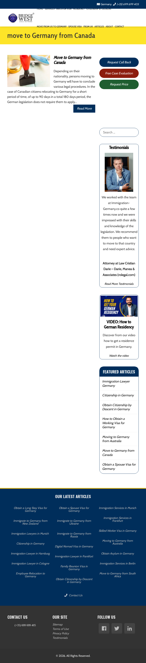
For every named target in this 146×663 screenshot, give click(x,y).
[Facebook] (104, 628)
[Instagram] (129, 628)
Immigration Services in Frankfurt (117, 519)
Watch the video (119, 355)
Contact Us (75, 595)
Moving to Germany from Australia (115, 439)
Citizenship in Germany (118, 395)
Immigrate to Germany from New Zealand (30, 522)
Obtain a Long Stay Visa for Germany (30, 509)
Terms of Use (61, 629)
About (109, 26)
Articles (99, 26)
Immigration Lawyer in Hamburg (30, 553)
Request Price (119, 84)
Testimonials (60, 638)
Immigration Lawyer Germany (116, 383)
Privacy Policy (61, 633)
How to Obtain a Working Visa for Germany (113, 423)
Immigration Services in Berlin (117, 563)
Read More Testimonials (119, 284)
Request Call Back (119, 62)
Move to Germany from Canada (72, 60)
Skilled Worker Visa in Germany (117, 530)
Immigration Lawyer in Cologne (30, 563)
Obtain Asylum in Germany (117, 553)
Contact (119, 26)
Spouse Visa (75, 26)
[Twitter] (116, 628)
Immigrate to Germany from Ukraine (74, 522)
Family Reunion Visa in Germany (74, 568)
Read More (84, 108)
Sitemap (57, 624)
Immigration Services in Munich (117, 508)
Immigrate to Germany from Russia (74, 535)
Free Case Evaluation (119, 73)
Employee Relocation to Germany (30, 575)
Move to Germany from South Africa (117, 575)
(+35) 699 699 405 (128, 4)
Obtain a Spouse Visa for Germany (119, 467)
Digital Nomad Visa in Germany (74, 546)
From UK (88, 26)
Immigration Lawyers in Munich (30, 533)
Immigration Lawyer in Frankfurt (74, 556)
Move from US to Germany (52, 26)
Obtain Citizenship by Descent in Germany (116, 407)
